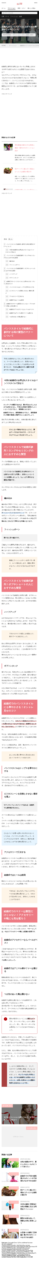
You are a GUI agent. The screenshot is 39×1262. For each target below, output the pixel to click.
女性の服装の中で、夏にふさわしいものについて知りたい (28, 1164)
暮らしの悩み (31, 8)
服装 (27, 35)
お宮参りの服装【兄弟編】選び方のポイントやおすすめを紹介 (28, 1235)
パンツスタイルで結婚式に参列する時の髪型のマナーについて (19, 245)
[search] (35, 13)
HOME (4, 45)
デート (7, 16)
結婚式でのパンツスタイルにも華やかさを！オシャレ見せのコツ (19, 282)
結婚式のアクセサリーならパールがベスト (20, 309)
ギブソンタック (12, 277)
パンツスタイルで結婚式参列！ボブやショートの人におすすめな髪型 (19, 269)
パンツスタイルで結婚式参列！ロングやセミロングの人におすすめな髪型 (19, 256)
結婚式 (31, 35)
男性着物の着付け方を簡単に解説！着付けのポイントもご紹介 (25, 147)
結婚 (20, 16)
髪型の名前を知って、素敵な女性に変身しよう (28, 1220)
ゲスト (24, 35)
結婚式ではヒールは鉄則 (15, 300)
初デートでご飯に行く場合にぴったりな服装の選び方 (28, 1192)
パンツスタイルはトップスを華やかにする (20, 287)
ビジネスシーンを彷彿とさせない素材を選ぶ (19, 292)
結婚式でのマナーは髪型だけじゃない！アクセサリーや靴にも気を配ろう (19, 305)
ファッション (11, 8)
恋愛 (3, 16)
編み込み (10, 261)
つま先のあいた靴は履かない (16, 316)
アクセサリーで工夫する (15, 296)
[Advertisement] (19, 114)
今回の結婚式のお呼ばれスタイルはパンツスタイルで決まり (19, 251)
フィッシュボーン (13, 264)
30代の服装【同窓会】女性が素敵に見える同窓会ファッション (28, 1206)
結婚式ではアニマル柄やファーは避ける (19, 313)
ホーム (4, 8)
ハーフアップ (11, 274)
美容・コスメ (21, 8)
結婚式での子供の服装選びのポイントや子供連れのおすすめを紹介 (28, 1178)
